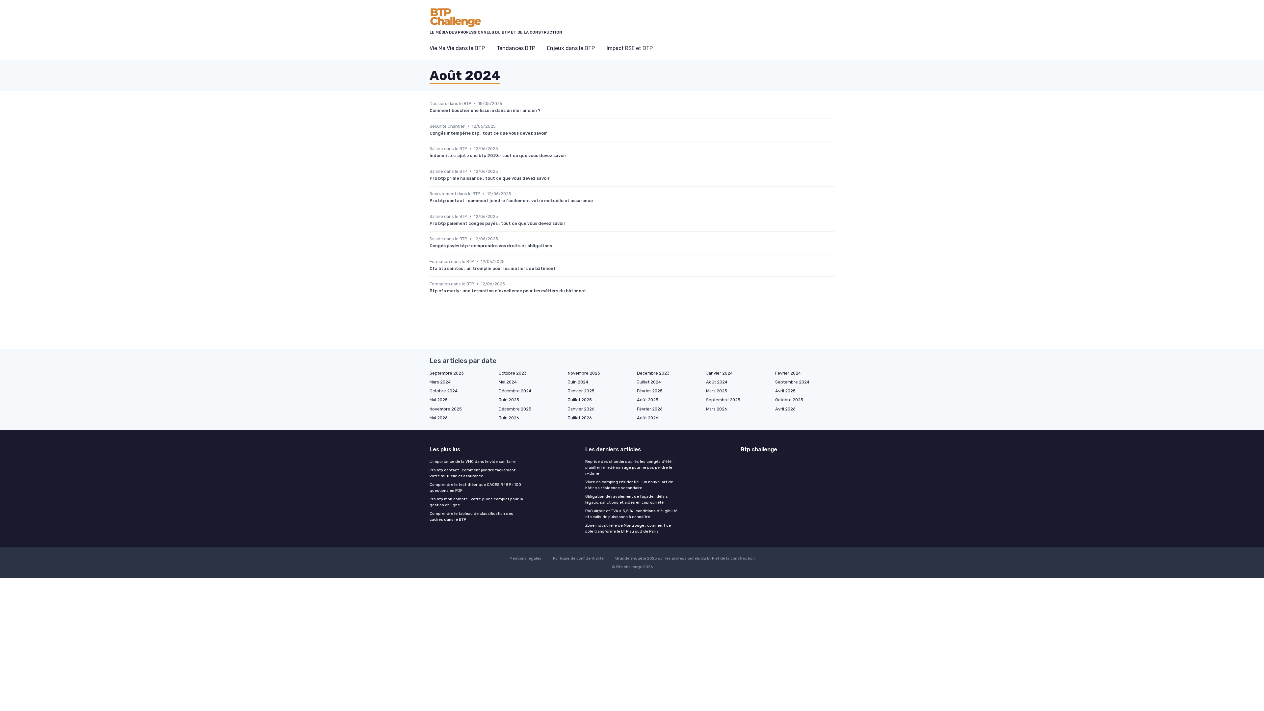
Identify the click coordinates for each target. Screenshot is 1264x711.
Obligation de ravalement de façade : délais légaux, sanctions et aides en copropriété (626, 499)
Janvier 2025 (581, 390)
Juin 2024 (578, 382)
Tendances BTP (516, 48)
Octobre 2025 (789, 399)
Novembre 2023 (584, 373)
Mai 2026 (439, 417)
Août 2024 (716, 382)
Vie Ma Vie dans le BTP (457, 48)
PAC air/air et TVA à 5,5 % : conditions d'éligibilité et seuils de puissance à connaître (631, 514)
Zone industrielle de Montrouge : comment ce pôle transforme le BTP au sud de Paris (628, 528)
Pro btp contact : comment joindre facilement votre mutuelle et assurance (472, 473)
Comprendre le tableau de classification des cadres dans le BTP (471, 516)
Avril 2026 (785, 409)
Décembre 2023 (653, 373)
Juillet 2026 (580, 417)
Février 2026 (650, 409)
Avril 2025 (785, 390)
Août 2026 (647, 417)
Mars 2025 (716, 390)
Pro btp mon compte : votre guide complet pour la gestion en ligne (476, 502)
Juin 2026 (509, 417)
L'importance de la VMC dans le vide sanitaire (472, 461)
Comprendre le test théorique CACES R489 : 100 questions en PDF (475, 487)
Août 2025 (647, 399)
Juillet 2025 (580, 399)
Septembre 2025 (723, 399)
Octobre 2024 (444, 390)
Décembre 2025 (515, 409)
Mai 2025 (439, 399)
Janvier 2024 (719, 373)
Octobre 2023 (513, 373)
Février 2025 (650, 390)
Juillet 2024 (649, 382)
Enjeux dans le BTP (571, 48)
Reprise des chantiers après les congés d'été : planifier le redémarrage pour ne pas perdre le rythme (629, 467)
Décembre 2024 (515, 390)
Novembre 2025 (446, 409)
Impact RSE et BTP (630, 48)
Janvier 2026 (581, 409)
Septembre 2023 (447, 373)
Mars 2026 (716, 409)
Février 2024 (788, 373)
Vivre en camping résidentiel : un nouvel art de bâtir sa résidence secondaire (629, 485)
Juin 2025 (509, 399)
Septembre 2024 (792, 382)
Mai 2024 (508, 382)
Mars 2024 (440, 382)
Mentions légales (525, 558)
